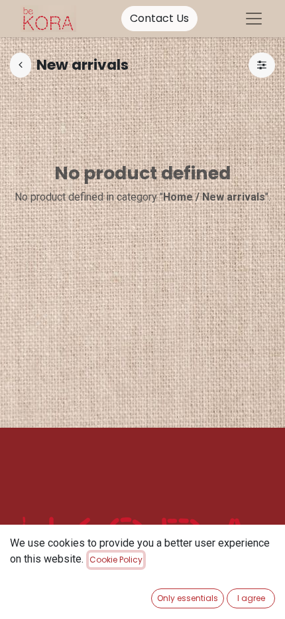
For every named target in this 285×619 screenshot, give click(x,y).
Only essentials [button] (187, 598)
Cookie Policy (115, 559)
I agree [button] (251, 598)
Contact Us (159, 18)
